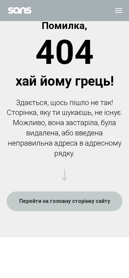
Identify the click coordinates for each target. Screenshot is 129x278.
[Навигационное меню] (118, 10)
